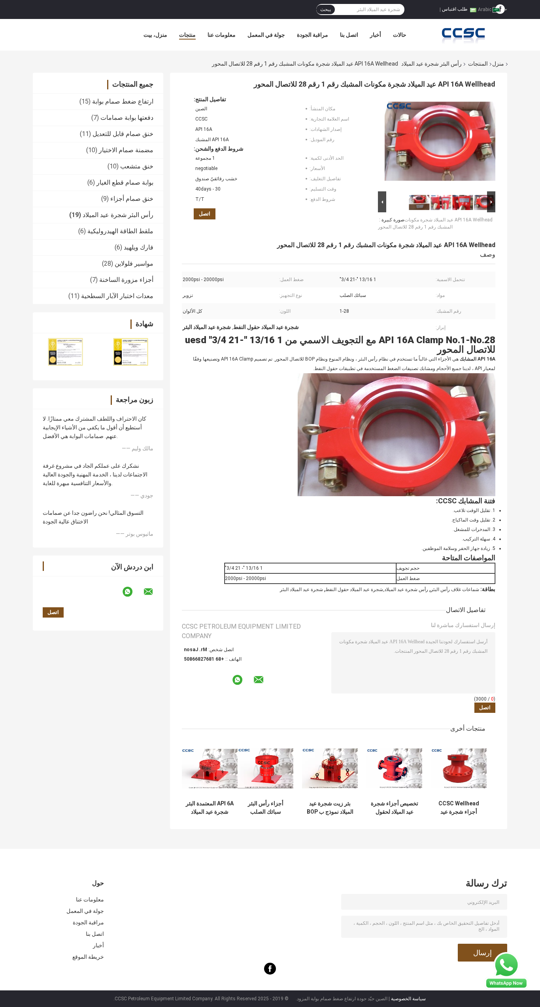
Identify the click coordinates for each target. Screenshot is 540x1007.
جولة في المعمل (266, 35)
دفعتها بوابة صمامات (126, 117)
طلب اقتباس (455, 9)
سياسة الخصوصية (408, 998)
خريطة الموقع (88, 957)
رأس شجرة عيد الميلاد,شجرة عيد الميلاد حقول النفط (376, 589)
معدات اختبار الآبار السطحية (117, 296)
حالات (399, 35)
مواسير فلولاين (134, 263)
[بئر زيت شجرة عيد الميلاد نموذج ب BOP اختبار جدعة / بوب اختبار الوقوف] (330, 768)
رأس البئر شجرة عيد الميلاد (431, 63)
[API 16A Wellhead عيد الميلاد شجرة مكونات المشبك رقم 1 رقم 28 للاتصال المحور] (440, 142)
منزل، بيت (155, 35)
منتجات (187, 35)
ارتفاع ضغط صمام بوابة (122, 101)
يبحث (325, 9)
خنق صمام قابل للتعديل (123, 134)
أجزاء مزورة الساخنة (126, 279)
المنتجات (478, 63)
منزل (498, 63)
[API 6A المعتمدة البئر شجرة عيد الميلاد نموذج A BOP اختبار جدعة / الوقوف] (210, 768)
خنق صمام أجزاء (131, 198)
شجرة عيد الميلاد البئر (301, 589)
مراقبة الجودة (312, 35)
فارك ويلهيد (138, 247)
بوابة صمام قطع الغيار (124, 182)
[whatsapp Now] (506, 970)
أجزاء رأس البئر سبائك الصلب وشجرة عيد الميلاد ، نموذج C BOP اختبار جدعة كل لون (265, 807)
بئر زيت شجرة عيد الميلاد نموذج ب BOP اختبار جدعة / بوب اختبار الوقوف (330, 807)
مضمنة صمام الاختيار (126, 150)
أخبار (375, 35)
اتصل (204, 214)
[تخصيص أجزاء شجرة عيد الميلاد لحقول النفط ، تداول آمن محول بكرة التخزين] (394, 768)
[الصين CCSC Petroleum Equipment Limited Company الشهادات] (65, 351)
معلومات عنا (222, 35)
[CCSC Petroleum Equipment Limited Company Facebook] (270, 973)
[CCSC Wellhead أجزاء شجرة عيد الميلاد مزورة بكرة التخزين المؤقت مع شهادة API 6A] (459, 768)
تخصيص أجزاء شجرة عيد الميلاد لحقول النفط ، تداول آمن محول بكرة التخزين (394, 807)
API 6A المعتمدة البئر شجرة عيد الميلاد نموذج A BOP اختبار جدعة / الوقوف (210, 807)
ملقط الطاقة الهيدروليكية (120, 231)
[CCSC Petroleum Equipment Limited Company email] (153, 591)
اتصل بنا (349, 35)
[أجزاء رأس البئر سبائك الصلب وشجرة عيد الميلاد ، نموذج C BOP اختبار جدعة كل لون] (265, 768)
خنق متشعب (136, 166)
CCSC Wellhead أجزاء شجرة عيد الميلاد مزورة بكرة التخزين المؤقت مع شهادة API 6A (458, 807)
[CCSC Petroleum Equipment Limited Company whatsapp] (132, 591)
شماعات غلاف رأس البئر (454, 589)
